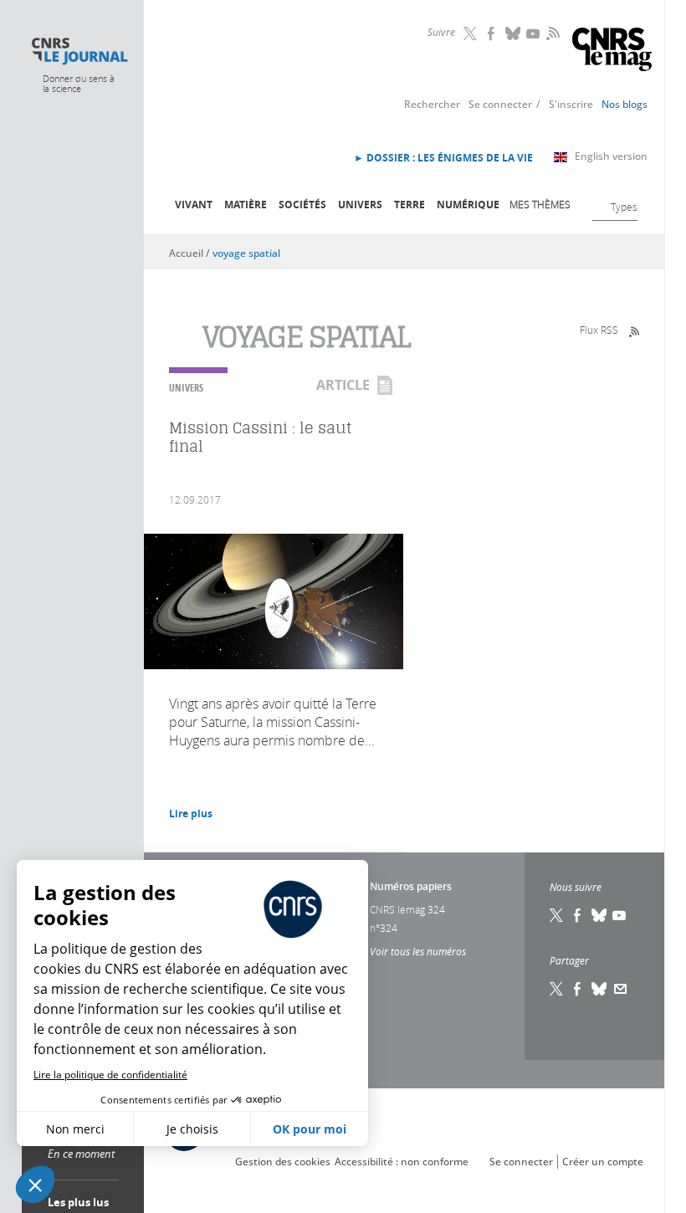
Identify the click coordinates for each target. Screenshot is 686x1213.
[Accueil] (79, 51)
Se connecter (500, 104)
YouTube (534, 33)
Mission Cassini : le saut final (260, 437)
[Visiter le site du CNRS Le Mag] (612, 51)
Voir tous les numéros (418, 951)
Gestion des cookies (282, 1161)
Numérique (468, 204)
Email (620, 988)
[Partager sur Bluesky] (599, 988)
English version (611, 156)
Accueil (186, 253)
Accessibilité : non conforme (401, 1161)
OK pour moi (309, 1129)
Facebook (492, 33)
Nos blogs (625, 104)
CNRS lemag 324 (407, 909)
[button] (35, 1184)
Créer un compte (602, 1161)
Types (624, 206)
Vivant (193, 204)
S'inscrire (571, 104)
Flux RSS (599, 329)
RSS (551, 32)
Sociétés (302, 204)
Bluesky (513, 33)
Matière (245, 204)
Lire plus (190, 813)
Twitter (471, 33)
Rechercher (432, 104)
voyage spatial (246, 253)
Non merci (75, 1129)
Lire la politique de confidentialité (110, 1074)
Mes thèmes (540, 204)
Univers (360, 204)
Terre (409, 204)
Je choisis (192, 1129)
